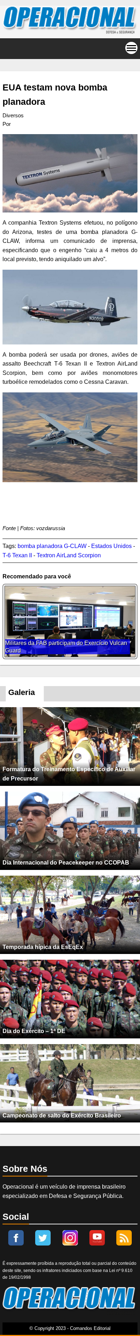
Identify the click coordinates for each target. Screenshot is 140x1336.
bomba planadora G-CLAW (52, 546)
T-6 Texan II (17, 555)
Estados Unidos (111, 546)
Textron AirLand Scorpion (69, 555)
